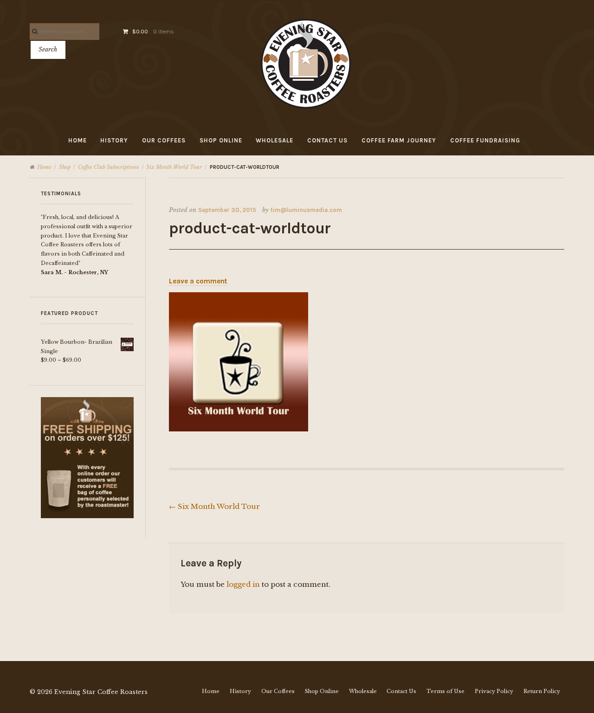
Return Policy (541, 691)
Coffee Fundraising (485, 140)
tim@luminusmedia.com (306, 209)
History (114, 140)
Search (48, 49)
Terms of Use (445, 691)
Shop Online (221, 140)
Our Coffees (164, 140)
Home (77, 140)
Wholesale (274, 140)
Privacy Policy (494, 691)
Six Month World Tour (174, 167)
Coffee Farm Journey (399, 140)
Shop (65, 167)
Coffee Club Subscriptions (108, 167)
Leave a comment (198, 281)
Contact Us (327, 140)
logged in (243, 584)
